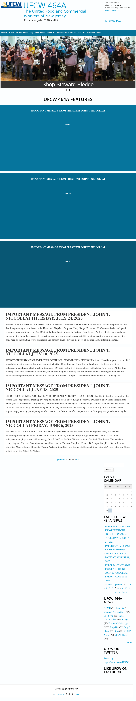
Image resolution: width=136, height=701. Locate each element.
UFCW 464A (44, 5)
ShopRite (114, 627)
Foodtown (108, 615)
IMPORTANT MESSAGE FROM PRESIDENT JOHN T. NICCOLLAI (68, 110)
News (11, 33)
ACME (107, 608)
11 (130, 588)
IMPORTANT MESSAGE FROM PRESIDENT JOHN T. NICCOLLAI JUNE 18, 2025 (58, 387)
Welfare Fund (94, 33)
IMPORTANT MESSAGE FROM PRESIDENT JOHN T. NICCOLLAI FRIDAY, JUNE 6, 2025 (58, 423)
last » (124, 592)
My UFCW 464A (113, 21)
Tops (116, 630)
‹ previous (60, 459)
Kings (125, 619)
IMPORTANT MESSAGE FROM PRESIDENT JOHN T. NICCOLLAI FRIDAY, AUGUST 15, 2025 (117, 573)
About (4, 33)
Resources (40, 33)
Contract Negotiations (114, 611)
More (129, 642)
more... (68, 124)
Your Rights (22, 33)
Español (51, 33)
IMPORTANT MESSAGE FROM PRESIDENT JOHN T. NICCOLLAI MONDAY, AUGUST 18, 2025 (117, 553)
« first (109, 584)
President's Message (66, 33)
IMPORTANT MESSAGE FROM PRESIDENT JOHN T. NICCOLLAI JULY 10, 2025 (58, 352)
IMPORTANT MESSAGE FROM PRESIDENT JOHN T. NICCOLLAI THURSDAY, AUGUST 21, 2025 (117, 534)
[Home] (11, 14)
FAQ (31, 33)
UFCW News (120, 634)
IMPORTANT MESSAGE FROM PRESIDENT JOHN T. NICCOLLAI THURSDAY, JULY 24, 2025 (58, 316)
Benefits (120, 608)
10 (126, 588)
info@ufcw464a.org (112, 10)
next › (79, 459)
